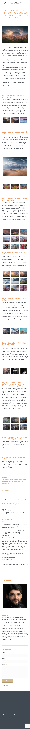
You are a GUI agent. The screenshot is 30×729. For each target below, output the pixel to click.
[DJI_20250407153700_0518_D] (15, 120)
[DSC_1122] (23, 239)
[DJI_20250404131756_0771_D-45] (6, 280)
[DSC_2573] (6, 426)
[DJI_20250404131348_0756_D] (15, 280)
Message (4, 664)
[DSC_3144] (15, 330)
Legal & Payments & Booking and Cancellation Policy (13, 714)
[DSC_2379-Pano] (23, 426)
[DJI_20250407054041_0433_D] (23, 288)
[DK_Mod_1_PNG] (12, 3)
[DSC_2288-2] (6, 239)
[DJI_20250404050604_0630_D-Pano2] (15, 166)
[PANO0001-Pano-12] (15, 419)
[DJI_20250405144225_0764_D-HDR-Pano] (15, 186)
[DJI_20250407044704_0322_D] (6, 288)
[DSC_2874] (15, 370)
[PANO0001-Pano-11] (6, 120)
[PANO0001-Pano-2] (6, 186)
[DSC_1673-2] (6, 246)
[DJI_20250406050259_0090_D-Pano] (15, 232)
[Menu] (26, 3)
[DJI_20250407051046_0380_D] (23, 330)
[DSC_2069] (23, 246)
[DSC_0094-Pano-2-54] (23, 232)
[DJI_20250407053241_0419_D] (15, 288)
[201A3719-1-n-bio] (15, 595)
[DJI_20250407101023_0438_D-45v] (23, 186)
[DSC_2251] (6, 370)
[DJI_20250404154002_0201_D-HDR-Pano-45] (15, 273)
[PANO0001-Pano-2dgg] (23, 419)
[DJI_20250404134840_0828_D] (23, 280)
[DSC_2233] (15, 246)
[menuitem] (26, 3)
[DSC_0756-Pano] (15, 239)
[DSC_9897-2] (6, 232)
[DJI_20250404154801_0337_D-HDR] (23, 273)
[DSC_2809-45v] (23, 370)
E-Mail (3, 658)
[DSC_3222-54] (6, 330)
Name (3, 652)
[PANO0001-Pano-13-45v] (6, 419)
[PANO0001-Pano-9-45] (23, 120)
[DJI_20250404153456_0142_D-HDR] (6, 273)
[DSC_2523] (15, 426)
